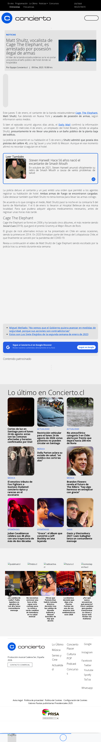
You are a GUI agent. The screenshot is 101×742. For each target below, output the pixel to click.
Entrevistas (15, 7)
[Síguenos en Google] (55, 18)
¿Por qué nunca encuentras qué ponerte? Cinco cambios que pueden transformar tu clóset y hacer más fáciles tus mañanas (86, 608)
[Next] (76, 737)
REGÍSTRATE (80, 7)
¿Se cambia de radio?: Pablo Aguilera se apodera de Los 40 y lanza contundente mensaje (14, 604)
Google (87, 644)
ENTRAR (78, 3)
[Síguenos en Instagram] (59, 18)
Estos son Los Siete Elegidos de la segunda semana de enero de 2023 (48, 334)
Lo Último (33, 3)
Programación (21, 3)
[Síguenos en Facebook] (62, 18)
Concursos (54, 3)
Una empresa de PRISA (50, 712)
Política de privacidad (33, 700)
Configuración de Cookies (75, 700)
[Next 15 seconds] (70, 737)
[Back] (49, 737)
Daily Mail (64, 124)
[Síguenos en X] (66, 18)
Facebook (87, 660)
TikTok (87, 679)
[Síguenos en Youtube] (70, 18)
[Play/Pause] (63, 737)
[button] (35, 733)
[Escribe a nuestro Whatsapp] (82, 18)
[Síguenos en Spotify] (74, 18)
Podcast (71, 664)
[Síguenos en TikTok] (78, 18)
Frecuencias (28, 7)
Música (56, 650)
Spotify (87, 674)
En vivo (11, 3)
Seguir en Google (86, 347)
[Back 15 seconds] (56, 737)
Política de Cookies (53, 700)
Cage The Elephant (86, 112)
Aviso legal (18, 700)
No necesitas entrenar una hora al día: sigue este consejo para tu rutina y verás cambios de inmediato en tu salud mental (32, 607)
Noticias (42, 3)
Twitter (87, 665)
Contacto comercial (20, 665)
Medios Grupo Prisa (50, 718)
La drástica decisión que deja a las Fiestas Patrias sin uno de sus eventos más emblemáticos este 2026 (68, 606)
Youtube (88, 670)
